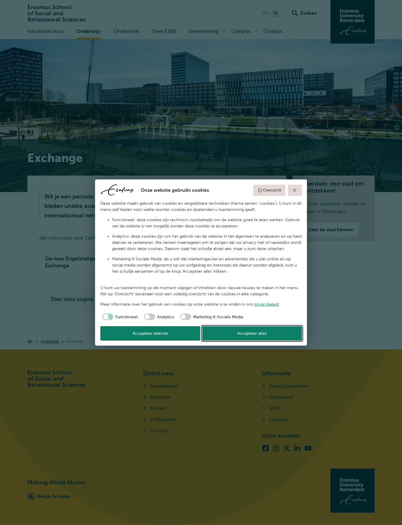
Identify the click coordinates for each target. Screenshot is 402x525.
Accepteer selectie (150, 333)
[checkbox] (119, 317)
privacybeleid (266, 304)
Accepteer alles (252, 333)
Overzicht (272, 190)
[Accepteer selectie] (295, 190)
